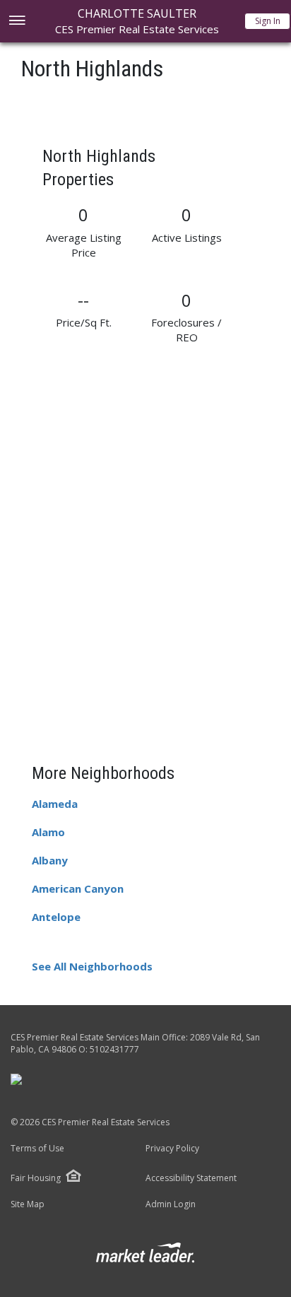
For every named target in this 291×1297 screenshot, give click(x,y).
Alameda (55, 804)
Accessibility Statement (191, 1178)
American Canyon (78, 888)
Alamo (48, 832)
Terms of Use (37, 1148)
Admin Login (171, 1204)
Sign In (267, 21)
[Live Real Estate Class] (16, 1079)
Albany (50, 860)
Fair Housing (36, 1178)
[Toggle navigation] (16, 21)
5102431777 (114, 1049)
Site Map (27, 1204)
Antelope (56, 917)
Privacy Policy (172, 1148)
